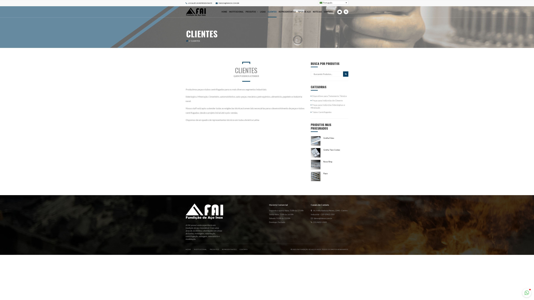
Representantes (229, 249)
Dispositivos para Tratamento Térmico (329, 96)
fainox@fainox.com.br (229, 3)
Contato (243, 249)
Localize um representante (200, 3)
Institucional (200, 249)
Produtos (214, 249)
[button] (526, 292)
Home (188, 249)
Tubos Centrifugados (322, 112)
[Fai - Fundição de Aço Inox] (196, 11)
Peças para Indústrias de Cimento (327, 100)
